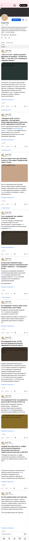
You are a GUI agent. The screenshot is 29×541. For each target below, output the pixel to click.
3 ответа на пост (6, 150)
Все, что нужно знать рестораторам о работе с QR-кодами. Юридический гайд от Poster (14, 160)
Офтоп (6, 443)
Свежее (3, 46)
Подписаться (16, 19)
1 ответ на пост (5, 208)
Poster (9, 228)
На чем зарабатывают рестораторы (14, 497)
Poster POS (8, 50)
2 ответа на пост (6, 110)
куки (11, 534)
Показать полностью (7, 99)
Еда (6, 52)
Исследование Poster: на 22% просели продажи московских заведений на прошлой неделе (12, 343)
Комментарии (9, 42)
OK (25, 534)
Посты (3, 42)
